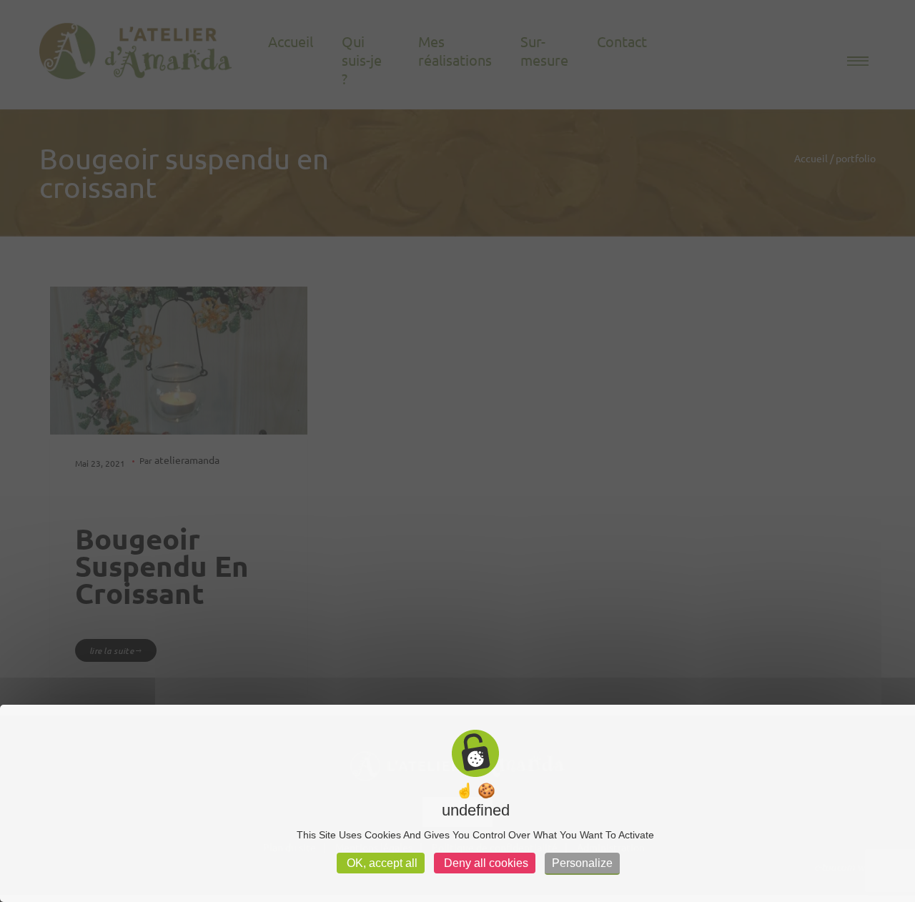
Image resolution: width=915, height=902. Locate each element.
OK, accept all (380, 863)
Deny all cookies (484, 863)
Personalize (582, 863)
